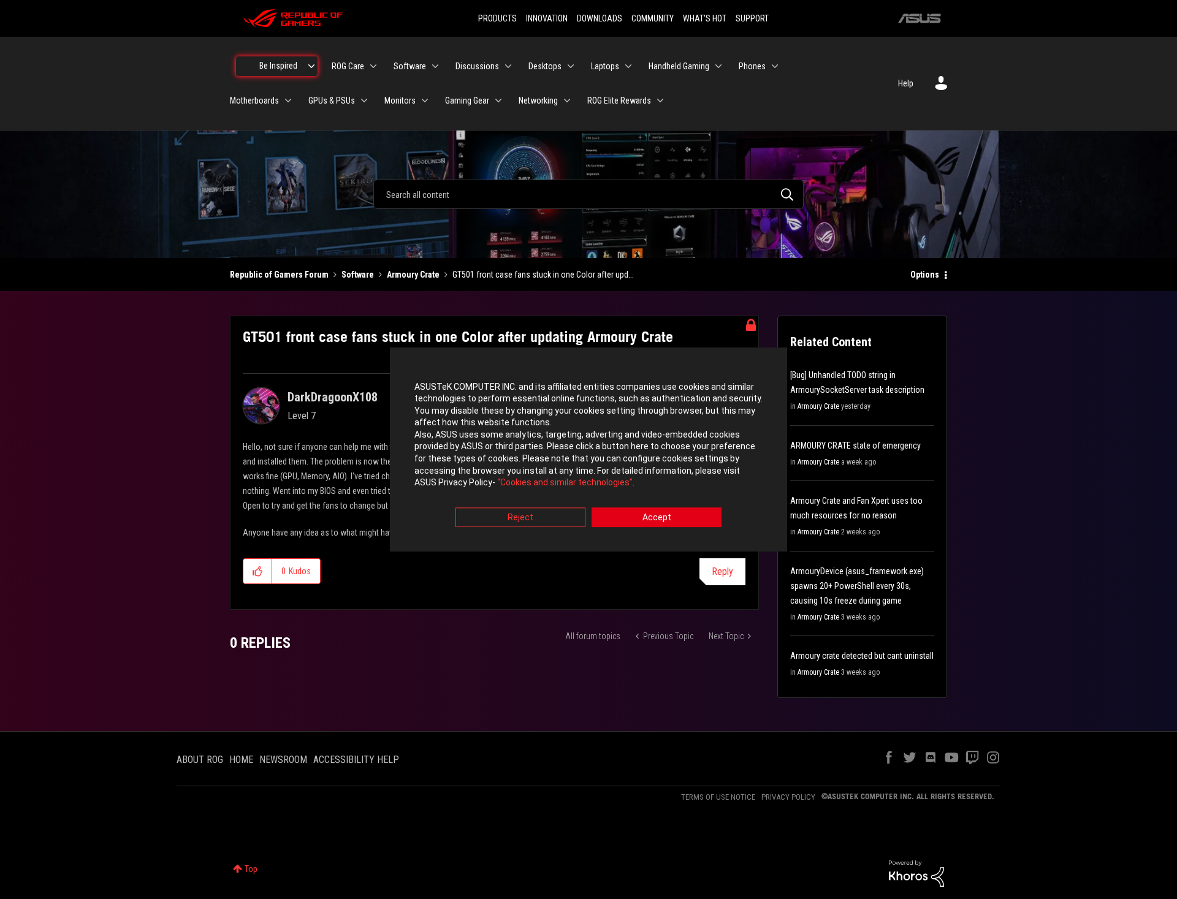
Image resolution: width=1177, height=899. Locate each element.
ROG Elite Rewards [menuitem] (619, 100)
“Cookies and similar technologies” (565, 483)
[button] (257, 571)
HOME (241, 759)
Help (905, 83)
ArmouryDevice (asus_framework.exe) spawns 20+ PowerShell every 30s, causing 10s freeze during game (857, 585)
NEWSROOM (283, 759)
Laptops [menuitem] (605, 66)
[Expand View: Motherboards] (288, 100)
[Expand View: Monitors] (425, 100)
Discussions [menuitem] (477, 66)
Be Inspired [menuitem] (278, 65)
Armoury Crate (413, 274)
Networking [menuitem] (538, 100)
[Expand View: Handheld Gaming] (718, 66)
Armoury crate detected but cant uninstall (862, 656)
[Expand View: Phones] (775, 66)
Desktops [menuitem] (545, 66)
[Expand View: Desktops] (571, 66)
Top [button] (251, 869)
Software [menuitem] (410, 66)
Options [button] (924, 274)
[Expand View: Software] (435, 66)
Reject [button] (520, 517)
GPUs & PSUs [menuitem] (331, 100)
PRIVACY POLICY (788, 797)
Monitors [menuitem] (400, 100)
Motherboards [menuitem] (254, 100)
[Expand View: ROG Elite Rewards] (660, 100)
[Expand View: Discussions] (508, 66)
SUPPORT (752, 18)
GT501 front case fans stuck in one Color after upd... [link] (543, 274)
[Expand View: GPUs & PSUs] (364, 100)
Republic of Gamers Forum (279, 274)
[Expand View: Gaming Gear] (498, 100)
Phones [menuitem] (752, 66)
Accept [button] (656, 517)
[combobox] (588, 194)
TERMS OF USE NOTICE (718, 797)
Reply (722, 571)
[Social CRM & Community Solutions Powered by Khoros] (916, 873)
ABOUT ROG (200, 759)
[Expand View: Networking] (567, 100)
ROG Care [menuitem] (348, 66)
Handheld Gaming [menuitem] (679, 66)
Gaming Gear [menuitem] (467, 100)
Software (357, 274)
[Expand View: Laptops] (628, 66)
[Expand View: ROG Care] (373, 66)
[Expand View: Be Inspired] (311, 66)
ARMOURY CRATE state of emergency (855, 445)
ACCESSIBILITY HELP (356, 759)
